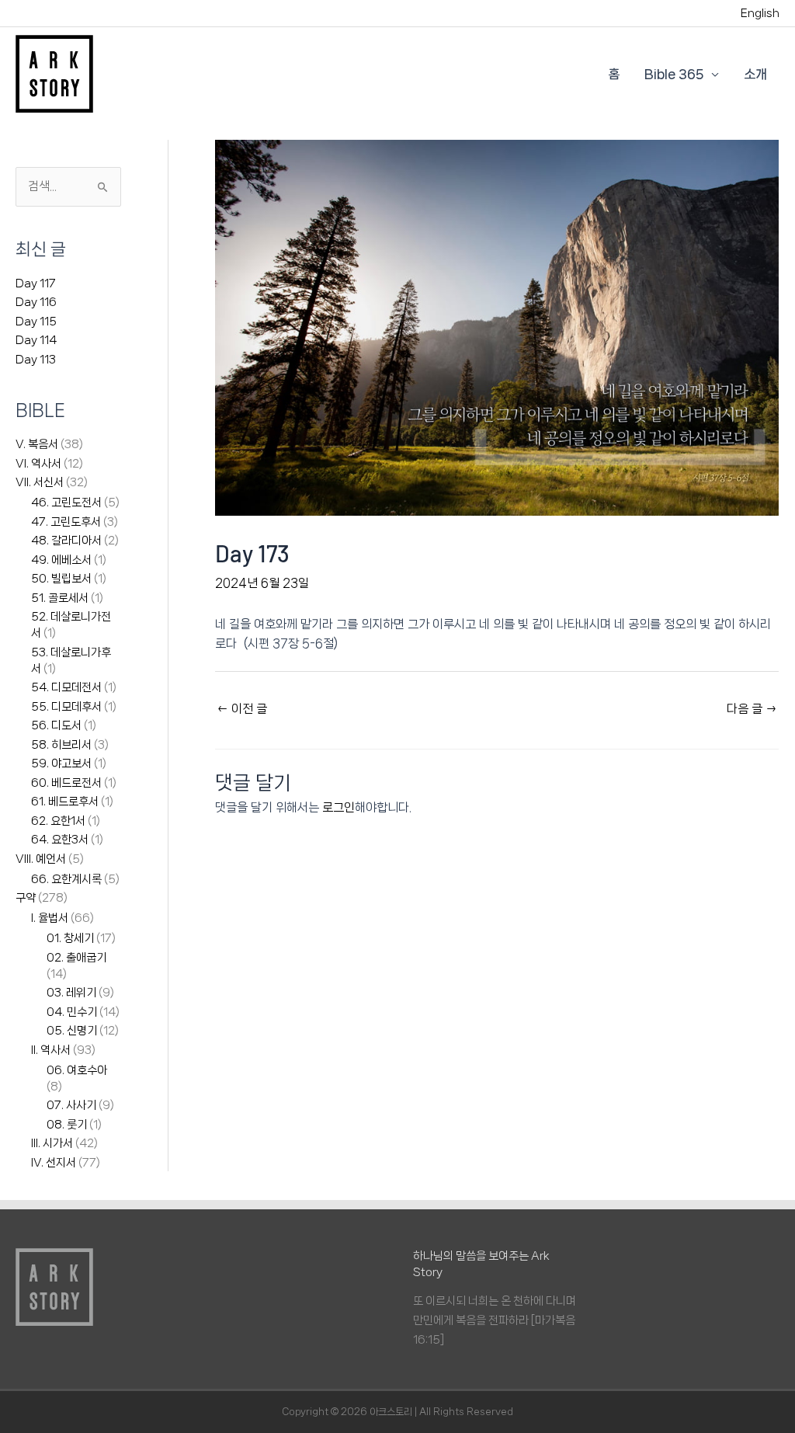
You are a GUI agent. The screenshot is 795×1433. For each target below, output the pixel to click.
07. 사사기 (71, 1105)
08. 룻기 (67, 1124)
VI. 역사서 (38, 463)
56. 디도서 (56, 725)
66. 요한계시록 (66, 879)
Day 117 (36, 283)
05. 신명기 (72, 1030)
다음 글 (752, 708)
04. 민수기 (72, 1012)
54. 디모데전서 (66, 687)
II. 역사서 (51, 1050)
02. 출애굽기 (76, 957)
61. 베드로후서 (65, 801)
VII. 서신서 (40, 482)
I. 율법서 (49, 918)
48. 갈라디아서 (66, 540)
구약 (26, 898)
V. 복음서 (37, 444)
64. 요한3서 (60, 839)
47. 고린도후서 (66, 522)
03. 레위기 (71, 992)
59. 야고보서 (61, 763)
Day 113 (36, 359)
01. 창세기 (70, 938)
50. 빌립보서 (61, 578)
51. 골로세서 (60, 598)
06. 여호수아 (77, 1070)
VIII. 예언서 (41, 859)
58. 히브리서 (61, 745)
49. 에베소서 (61, 560)
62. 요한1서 (58, 821)
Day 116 (36, 302)
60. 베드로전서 (66, 783)
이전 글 (242, 708)
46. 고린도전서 (66, 502)
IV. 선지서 (53, 1162)
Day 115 (36, 321)
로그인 (338, 807)
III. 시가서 (52, 1143)
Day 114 (36, 340)
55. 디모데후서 (66, 707)
